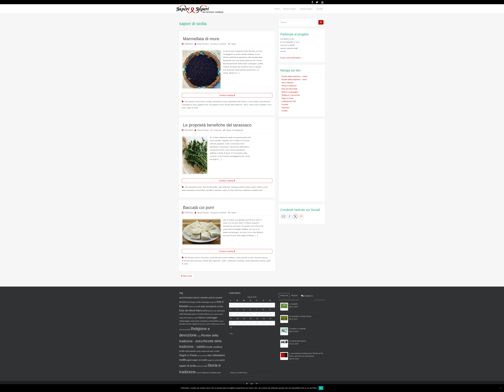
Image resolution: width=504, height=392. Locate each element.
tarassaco (238, 190)
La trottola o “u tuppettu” (297, 329)
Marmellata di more (201, 38)
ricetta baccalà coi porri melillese (222, 258)
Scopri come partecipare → (291, 58)
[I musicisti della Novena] (284, 344)
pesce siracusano (202, 258)
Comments (308, 296)
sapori (222, 360)
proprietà (218, 190)
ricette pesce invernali (235, 261)
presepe (221, 321)
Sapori (233, 44)
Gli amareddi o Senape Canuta (300, 316)
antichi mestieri (200, 297)
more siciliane (253, 102)
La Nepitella (293, 304)
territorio (198, 372)
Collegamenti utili (289, 101)
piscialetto (210, 190)
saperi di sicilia (213, 360)
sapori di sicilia (192, 108)
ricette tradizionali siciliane (255, 261)
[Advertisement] (300, 159)
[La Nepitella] (284, 307)
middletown (190, 318)
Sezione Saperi (289, 9)
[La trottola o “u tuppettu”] (284, 331)
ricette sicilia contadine (257, 105)
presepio (188, 329)
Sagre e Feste (287, 98)
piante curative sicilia (259, 187)
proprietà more (202, 105)
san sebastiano (202, 355)
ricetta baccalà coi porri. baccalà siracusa (251, 258)
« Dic (231, 334)
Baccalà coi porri (198, 207)
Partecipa (285, 108)
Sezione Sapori (306, 9)
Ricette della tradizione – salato (295, 76)
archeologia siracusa (208, 302)
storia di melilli (201, 366)
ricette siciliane (214, 347)
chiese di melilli (194, 307)
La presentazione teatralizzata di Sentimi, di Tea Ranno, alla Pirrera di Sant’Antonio (306, 354)
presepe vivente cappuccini (189, 324)
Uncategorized (237, 130)
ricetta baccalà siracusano (192, 261)
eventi (204, 311)
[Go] (321, 22)
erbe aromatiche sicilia (193, 187)
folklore (206, 314)
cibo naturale (189, 102)
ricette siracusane (187, 351)
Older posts (187, 276)
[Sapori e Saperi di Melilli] (199, 8)
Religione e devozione (291, 95)
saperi (189, 360)
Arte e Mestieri (288, 83)
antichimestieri (186, 298)
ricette (199, 336)
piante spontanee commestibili (193, 190)
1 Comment (217, 130)
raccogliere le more (216, 105)
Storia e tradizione (289, 86)
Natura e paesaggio (290, 92)
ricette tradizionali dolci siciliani (208, 351)
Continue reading (226, 95)
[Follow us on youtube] (322, 2)
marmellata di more (219, 102)
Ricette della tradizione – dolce (294, 79)
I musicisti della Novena (297, 341)
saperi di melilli (199, 360)
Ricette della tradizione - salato (214, 261)
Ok (321, 388)
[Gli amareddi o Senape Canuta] (284, 319)
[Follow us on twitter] (317, 2)
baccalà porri (189, 258)
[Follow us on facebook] (312, 2)
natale (196, 318)
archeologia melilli (193, 302)
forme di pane (213, 314)
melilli (184, 318)
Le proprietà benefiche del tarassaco (217, 125)
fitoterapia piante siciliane (240, 187)
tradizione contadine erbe (252, 190)
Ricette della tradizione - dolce (236, 105)
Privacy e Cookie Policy (238, 373)
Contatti (319, 9)
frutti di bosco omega (203, 102)
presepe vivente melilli (207, 324)
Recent (294, 296)
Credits (284, 111)
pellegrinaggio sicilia (186, 321)
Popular (284, 296)
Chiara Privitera (203, 44)
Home (276, 9)
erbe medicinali (224, 187)
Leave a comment (219, 44)
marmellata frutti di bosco (237, 102)
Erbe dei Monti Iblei (210, 187)
